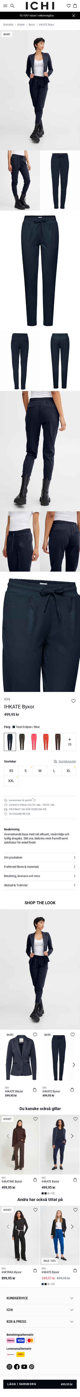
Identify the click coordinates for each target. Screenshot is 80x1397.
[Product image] (20, 180)
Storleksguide (67, 761)
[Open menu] (4, 5)
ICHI (10, 1310)
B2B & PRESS (16, 1322)
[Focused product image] (40, 90)
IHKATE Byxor (46, 24)
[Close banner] (74, 16)
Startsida (8, 24)
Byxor (32, 24)
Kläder (21, 24)
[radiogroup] (40, 776)
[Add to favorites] (73, 701)
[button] (40, 857)
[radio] (11, 771)
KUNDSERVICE (17, 1298)
